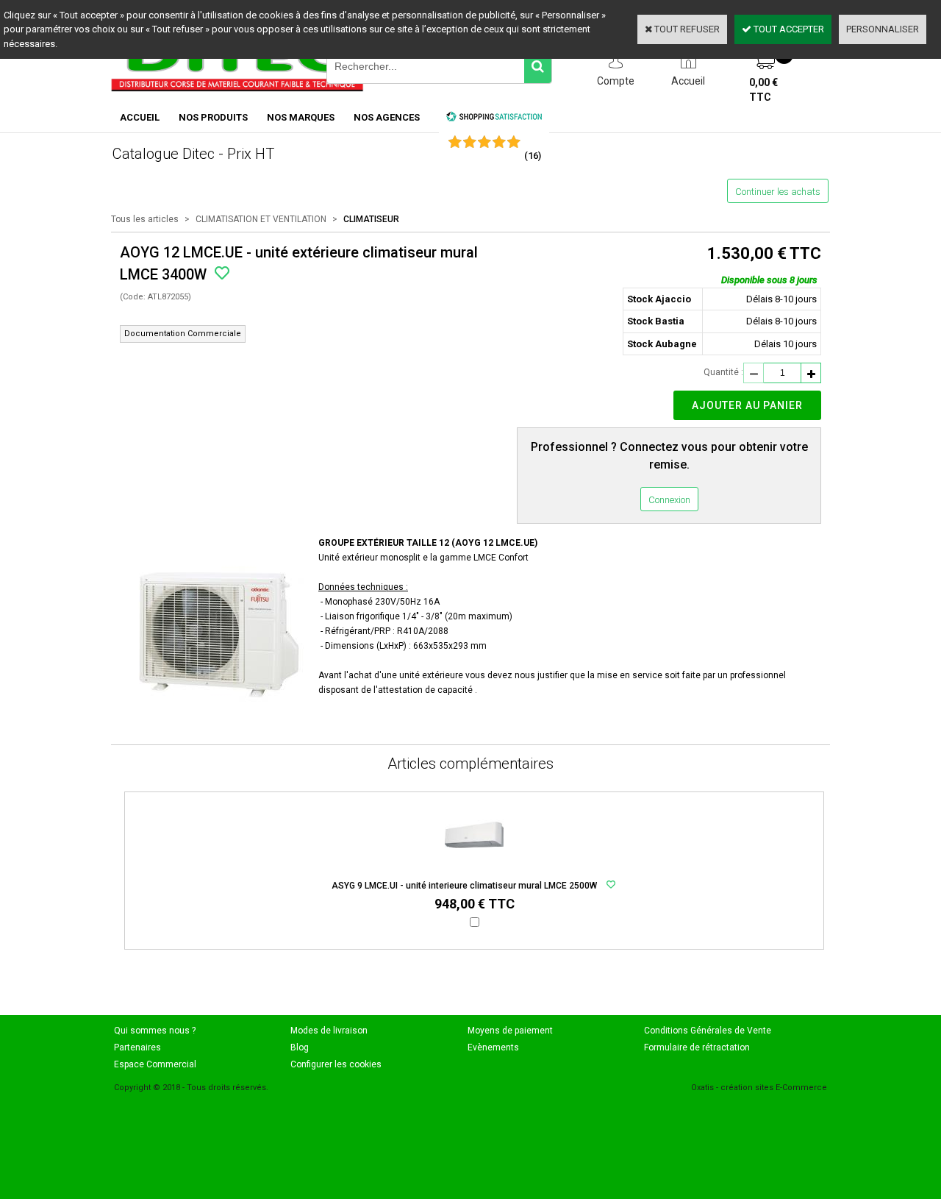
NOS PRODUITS (213, 117)
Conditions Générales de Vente (707, 1030)
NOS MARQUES (300, 117)
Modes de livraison (329, 1030)
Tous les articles (145, 219)
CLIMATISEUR (371, 219)
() (532, 155)
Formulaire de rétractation (697, 1047)
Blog (299, 1047)
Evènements (493, 1047)
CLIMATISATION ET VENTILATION (261, 219)
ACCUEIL (140, 117)
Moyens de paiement (510, 1030)
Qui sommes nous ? (155, 1030)
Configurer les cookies (336, 1064)
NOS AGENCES (387, 117)
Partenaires (137, 1047)
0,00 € (763, 90)
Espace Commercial (155, 1064)
